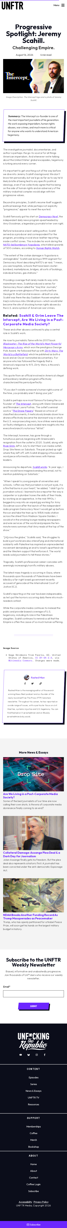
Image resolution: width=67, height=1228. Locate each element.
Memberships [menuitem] (33, 1126)
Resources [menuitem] (33, 1104)
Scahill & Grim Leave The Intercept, (33, 319)
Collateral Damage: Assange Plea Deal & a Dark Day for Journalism (31, 854)
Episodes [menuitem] (33, 1077)
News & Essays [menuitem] (33, 1090)
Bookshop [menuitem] (33, 1146)
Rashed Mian (38, 677)
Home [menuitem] (33, 1164)
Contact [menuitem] (33, 1177)
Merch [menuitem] (33, 1139)
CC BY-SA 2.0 (43, 657)
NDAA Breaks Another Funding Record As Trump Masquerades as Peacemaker (30, 916)
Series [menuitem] (33, 1084)
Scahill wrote (40, 467)
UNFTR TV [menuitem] (33, 1097)
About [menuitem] (33, 1170)
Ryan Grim (9, 445)
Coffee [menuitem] (33, 1133)
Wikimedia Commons (20, 660)
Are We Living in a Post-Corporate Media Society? (30, 795)
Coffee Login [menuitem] (33, 1184)
